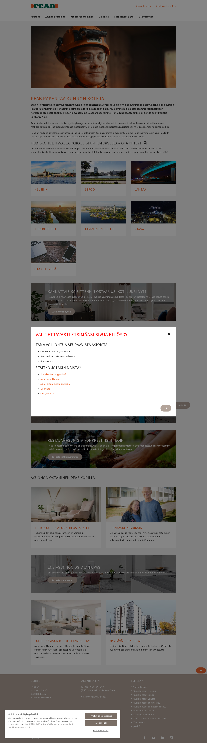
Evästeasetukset (100, 730)
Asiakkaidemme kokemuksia (55, 383)
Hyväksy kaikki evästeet (101, 716)
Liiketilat (45, 388)
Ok (165, 408)
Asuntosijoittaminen (51, 378)
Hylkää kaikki (101, 723)
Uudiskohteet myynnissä (53, 374)
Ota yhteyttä (47, 393)
